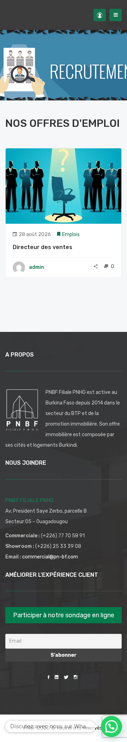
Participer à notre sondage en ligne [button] (63, 615)
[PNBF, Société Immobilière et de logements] (12, 15)
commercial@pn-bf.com (50, 557)
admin (36, 267)
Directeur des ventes (42, 247)
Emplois (71, 234)
